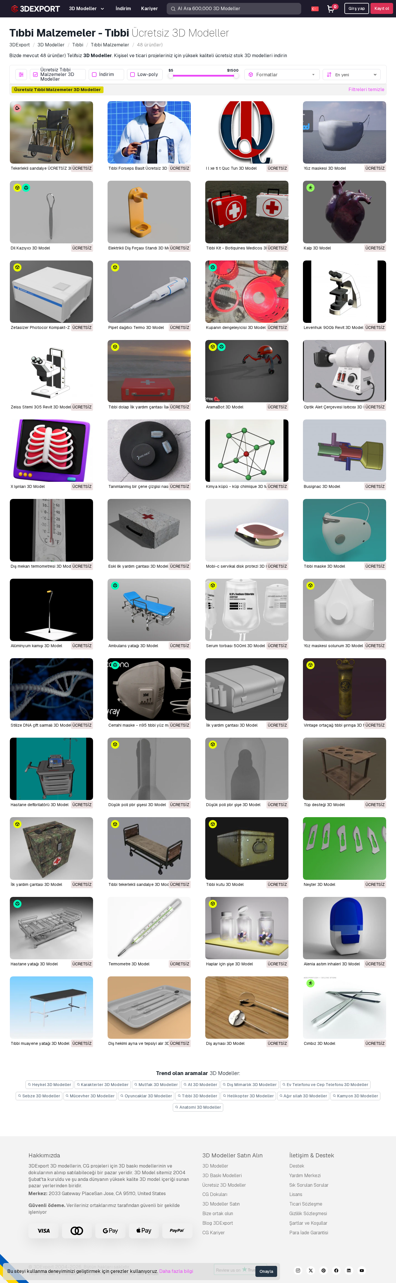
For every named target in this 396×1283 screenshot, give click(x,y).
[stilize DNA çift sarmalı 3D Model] (51, 689)
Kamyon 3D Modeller (357, 1096)
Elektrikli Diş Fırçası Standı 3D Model (142, 248)
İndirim (106, 74)
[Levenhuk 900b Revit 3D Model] (344, 291)
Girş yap (356, 8)
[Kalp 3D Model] (344, 212)
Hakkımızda (44, 1155)
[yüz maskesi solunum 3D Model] (344, 610)
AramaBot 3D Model (224, 407)
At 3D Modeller (202, 1084)
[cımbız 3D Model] (344, 1007)
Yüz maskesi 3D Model (325, 168)
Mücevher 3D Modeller (92, 1096)
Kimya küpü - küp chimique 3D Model (241, 486)
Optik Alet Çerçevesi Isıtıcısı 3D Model (339, 407)
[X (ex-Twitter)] (311, 1271)
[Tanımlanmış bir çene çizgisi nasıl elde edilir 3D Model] (149, 450)
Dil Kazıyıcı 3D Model (30, 248)
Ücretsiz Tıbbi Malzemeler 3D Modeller (57, 75)
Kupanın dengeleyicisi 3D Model (236, 327)
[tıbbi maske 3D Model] (344, 530)
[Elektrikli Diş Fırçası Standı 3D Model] (149, 212)
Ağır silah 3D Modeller (305, 1096)
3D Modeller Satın (221, 1204)
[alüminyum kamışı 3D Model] (51, 610)
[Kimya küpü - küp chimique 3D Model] (246, 450)
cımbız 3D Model (319, 1043)
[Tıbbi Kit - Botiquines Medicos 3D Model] (246, 212)
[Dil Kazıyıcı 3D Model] (51, 212)
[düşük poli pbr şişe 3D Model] (246, 769)
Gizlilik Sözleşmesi (308, 1213)
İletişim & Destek (311, 1155)
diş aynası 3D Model (225, 1043)
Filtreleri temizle (366, 89)
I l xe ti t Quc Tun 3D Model (231, 168)
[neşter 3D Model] (344, 848)
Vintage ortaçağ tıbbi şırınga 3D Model (339, 725)
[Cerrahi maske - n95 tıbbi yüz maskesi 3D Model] (149, 689)
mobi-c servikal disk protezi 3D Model (241, 566)
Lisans (295, 1194)
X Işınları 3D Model (28, 486)
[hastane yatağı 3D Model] (51, 928)
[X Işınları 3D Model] (51, 450)
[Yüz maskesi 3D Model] (344, 132)
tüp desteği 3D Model (324, 804)
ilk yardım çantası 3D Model (231, 725)
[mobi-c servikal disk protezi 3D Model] (246, 530)
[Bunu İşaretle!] (84, 155)
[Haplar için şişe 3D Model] (246, 928)
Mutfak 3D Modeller (158, 1084)
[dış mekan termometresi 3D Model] (51, 530)
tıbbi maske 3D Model (324, 566)
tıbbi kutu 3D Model (225, 884)
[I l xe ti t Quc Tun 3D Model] (246, 132)
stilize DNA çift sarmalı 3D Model (41, 725)
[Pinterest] (323, 1271)
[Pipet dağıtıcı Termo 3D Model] (149, 291)
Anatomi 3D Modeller (200, 1107)
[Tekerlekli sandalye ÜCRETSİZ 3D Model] (51, 132)
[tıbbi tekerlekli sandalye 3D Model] (149, 848)
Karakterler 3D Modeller (104, 1084)
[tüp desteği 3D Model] (344, 769)
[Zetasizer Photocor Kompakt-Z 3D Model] (51, 291)
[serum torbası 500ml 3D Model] (246, 610)
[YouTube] (362, 1271)
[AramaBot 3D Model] (246, 371)
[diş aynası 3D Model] (246, 1007)
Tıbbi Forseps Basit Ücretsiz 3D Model (144, 168)
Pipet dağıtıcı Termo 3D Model (136, 327)
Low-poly (147, 74)
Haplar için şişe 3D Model (229, 964)
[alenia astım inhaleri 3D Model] (344, 928)
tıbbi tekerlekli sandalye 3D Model (140, 884)
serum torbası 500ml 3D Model (235, 645)
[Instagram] (298, 1271)
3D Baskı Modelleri (222, 1175)
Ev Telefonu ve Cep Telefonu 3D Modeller (327, 1084)
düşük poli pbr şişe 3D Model (233, 804)
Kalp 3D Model (317, 248)
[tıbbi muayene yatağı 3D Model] (51, 1007)
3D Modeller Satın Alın (232, 1155)
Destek (296, 1166)
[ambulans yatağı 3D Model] (149, 610)
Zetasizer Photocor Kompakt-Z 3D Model (50, 327)
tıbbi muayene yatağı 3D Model (40, 1043)
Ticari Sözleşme (305, 1204)
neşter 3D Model (319, 884)
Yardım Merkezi (305, 1175)
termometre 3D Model (128, 964)
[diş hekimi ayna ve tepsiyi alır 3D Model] (149, 1007)
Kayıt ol (382, 8)
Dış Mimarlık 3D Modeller (251, 1084)
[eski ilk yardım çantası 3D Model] (149, 530)
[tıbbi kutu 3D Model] (246, 848)
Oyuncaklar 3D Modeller (148, 1096)
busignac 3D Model (322, 486)
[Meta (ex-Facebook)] (336, 1271)
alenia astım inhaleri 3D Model (332, 964)
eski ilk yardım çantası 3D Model (138, 566)
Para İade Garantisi (308, 1233)
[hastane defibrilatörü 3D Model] (51, 769)
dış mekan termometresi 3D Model (42, 566)
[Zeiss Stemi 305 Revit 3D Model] (51, 371)
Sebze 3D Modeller (40, 1096)
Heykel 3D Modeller (51, 1084)
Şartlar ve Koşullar (308, 1223)
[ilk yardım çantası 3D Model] (246, 689)
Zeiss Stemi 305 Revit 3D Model (41, 407)
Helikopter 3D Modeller (250, 1096)
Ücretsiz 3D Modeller (224, 1185)
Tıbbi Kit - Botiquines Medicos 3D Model (243, 248)
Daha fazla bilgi (176, 1271)
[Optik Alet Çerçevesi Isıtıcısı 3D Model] (344, 371)
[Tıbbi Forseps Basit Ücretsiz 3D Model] (149, 132)
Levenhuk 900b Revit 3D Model (333, 327)
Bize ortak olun (217, 1213)
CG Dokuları (214, 1194)
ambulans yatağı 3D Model (133, 645)
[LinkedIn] (349, 1271)
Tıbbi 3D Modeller (199, 1096)
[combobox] (286, 74)
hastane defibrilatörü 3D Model (39, 804)
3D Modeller (215, 1166)
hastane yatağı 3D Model (34, 964)
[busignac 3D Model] (344, 450)
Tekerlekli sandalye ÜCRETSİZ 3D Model (48, 168)
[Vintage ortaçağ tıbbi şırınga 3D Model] (344, 689)
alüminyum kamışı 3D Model (36, 645)
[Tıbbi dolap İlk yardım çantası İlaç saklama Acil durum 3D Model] (149, 371)
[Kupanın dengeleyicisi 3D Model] (246, 291)
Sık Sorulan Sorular (309, 1185)
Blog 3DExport (217, 1223)
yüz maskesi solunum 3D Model (333, 645)
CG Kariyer (213, 1233)
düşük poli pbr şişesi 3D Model (137, 804)
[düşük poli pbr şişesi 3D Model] (149, 769)
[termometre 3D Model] (149, 928)
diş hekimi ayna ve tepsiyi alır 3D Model (145, 1043)
